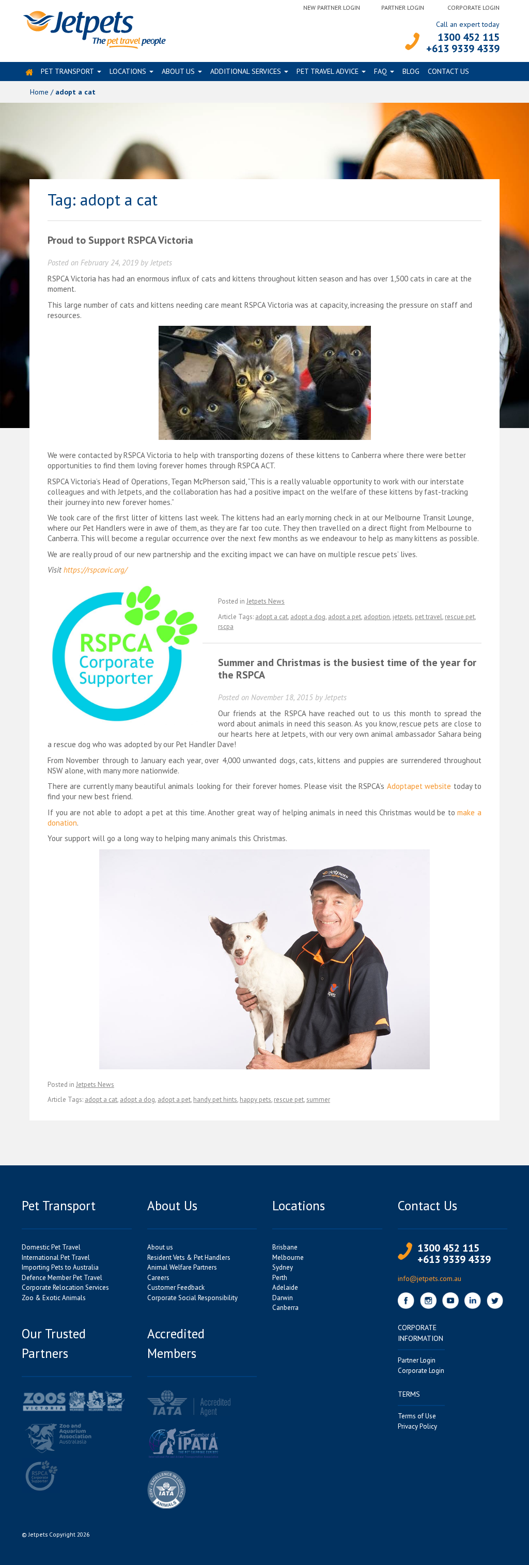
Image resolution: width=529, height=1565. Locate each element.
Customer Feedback (176, 1287)
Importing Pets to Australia (60, 1267)
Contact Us (448, 71)
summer (318, 1099)
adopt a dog (307, 616)
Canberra (285, 1307)
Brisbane (285, 1247)
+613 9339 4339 (463, 48)
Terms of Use (417, 1416)
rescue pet (460, 616)
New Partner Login (331, 7)
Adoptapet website (419, 786)
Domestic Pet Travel (51, 1247)
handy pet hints (215, 1099)
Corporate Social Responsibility (192, 1297)
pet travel (428, 616)
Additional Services (245, 71)
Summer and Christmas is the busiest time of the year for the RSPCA (347, 669)
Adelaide (285, 1287)
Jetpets (161, 262)
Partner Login (402, 7)
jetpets (402, 616)
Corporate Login (473, 7)
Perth (279, 1277)
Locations (128, 71)
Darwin (282, 1297)
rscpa (226, 626)
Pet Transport (67, 71)
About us (178, 71)
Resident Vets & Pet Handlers (188, 1257)
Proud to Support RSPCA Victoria (120, 240)
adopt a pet (344, 616)
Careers (158, 1277)
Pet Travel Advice (328, 71)
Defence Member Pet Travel (62, 1277)
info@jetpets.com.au (429, 1278)
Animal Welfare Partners (182, 1267)
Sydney (282, 1267)
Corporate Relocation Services (65, 1287)
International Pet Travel (56, 1257)
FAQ (380, 71)
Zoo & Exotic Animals (54, 1297)
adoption (377, 616)
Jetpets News (265, 601)
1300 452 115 (469, 37)
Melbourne (288, 1257)
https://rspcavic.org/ (95, 570)
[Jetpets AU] (94, 29)
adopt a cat (271, 616)
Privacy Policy (417, 1426)
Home (39, 92)
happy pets (255, 1099)
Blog (410, 71)
